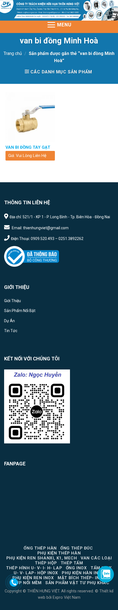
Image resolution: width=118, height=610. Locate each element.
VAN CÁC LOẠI (96, 558)
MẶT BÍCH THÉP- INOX (82, 577)
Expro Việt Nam (66, 597)
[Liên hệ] (14, 582)
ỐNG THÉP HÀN (40, 548)
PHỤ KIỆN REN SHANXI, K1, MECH (41, 558)
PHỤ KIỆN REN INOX (33, 577)
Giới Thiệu (12, 301)
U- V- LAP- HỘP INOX (36, 572)
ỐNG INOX (76, 567)
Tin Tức (10, 331)
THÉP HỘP (46, 563)
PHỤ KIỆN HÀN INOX (83, 572)
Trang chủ (13, 53)
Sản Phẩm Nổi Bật (19, 310)
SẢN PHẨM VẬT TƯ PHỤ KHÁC (77, 582)
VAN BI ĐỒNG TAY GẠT (27, 147)
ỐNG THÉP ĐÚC (76, 548)
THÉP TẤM (72, 563)
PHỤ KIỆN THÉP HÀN (59, 553)
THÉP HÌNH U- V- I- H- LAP (34, 567)
